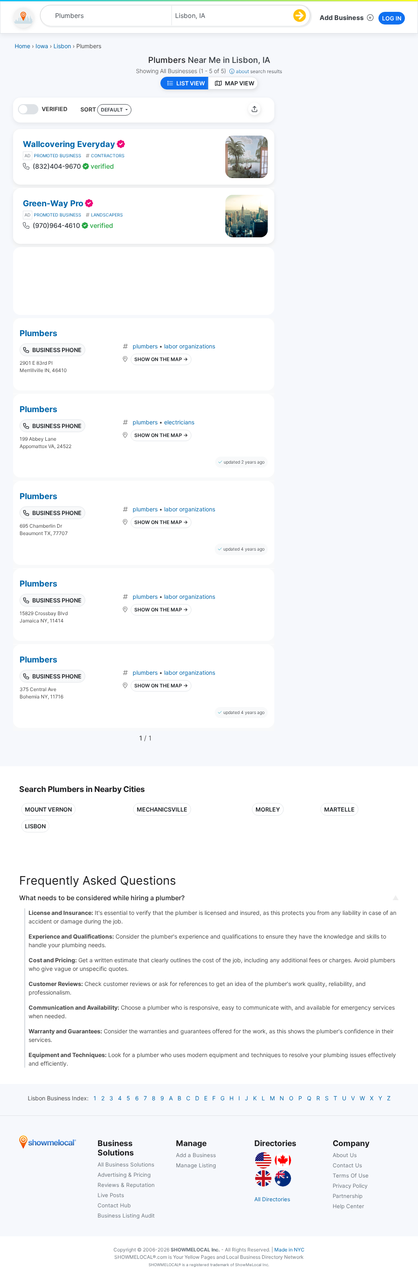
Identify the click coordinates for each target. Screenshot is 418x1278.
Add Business (342, 17)
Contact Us (347, 1165)
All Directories (272, 1199)
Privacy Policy (350, 1185)
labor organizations (189, 346)
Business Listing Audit (126, 1215)
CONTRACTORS (108, 155)
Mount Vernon (48, 809)
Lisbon (35, 826)
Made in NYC (289, 1250)
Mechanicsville (162, 809)
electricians (179, 422)
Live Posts (111, 1195)
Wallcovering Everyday (69, 144)
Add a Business (196, 1155)
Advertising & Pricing (124, 1174)
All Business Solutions (126, 1164)
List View (190, 83)
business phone (57, 349)
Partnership (347, 1196)
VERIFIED (54, 108)
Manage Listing (196, 1165)
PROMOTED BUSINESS (57, 155)
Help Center (348, 1206)
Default (112, 110)
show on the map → (161, 359)
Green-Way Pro (53, 203)
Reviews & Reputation (126, 1185)
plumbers (145, 346)
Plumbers (38, 333)
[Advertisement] (349, 155)
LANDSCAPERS (107, 215)
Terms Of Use (351, 1175)
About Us (345, 1155)
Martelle (339, 809)
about (259, 71)
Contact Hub (114, 1205)
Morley (268, 809)
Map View (239, 83)
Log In (391, 18)
